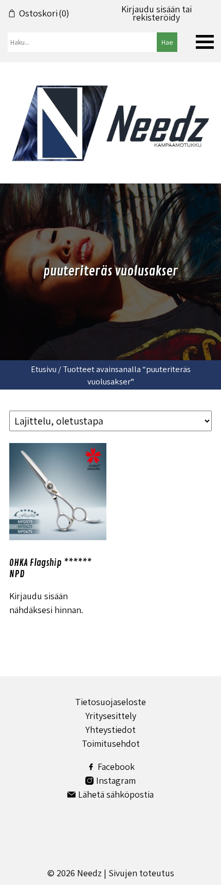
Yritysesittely (110, 716)
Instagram (116, 780)
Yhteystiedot (110, 729)
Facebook (116, 766)
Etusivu (44, 369)
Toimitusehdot (111, 743)
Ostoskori (44, 13)
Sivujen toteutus (141, 873)
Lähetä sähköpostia (116, 794)
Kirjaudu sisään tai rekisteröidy (156, 13)
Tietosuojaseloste (110, 702)
